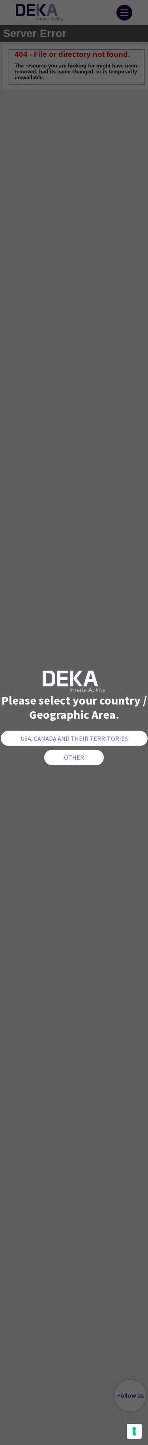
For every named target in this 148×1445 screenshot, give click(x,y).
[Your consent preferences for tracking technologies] (134, 1431)
